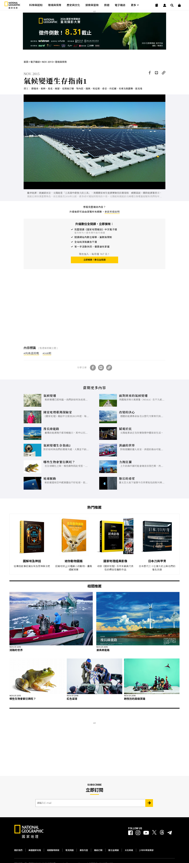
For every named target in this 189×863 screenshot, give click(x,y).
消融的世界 (16, 650)
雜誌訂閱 (98, 850)
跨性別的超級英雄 (134, 698)
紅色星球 (72, 698)
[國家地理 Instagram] (138, 833)
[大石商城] (179, 5)
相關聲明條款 (53, 850)
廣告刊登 (84, 850)
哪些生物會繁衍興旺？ (22, 698)
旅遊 (106, 5)
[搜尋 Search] (172, 5)
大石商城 (129, 850)
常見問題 (69, 850)
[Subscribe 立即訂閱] (149, 803)
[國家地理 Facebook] (130, 833)
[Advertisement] (94, 308)
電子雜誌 (120, 5)
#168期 (47, 353)
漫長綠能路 (103, 650)
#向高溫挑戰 (31, 353)
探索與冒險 (92, 5)
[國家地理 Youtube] (146, 833)
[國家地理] (12, 8)
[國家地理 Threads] (162, 833)
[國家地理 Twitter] (154, 833)
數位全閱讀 (113, 850)
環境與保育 (54, 5)
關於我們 (18, 850)
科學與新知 (36, 5)
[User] (164, 5)
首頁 (26, 62)
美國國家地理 (34, 850)
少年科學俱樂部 (146, 850)
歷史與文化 (73, 5)
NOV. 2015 (47, 62)
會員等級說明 (112, 211)
